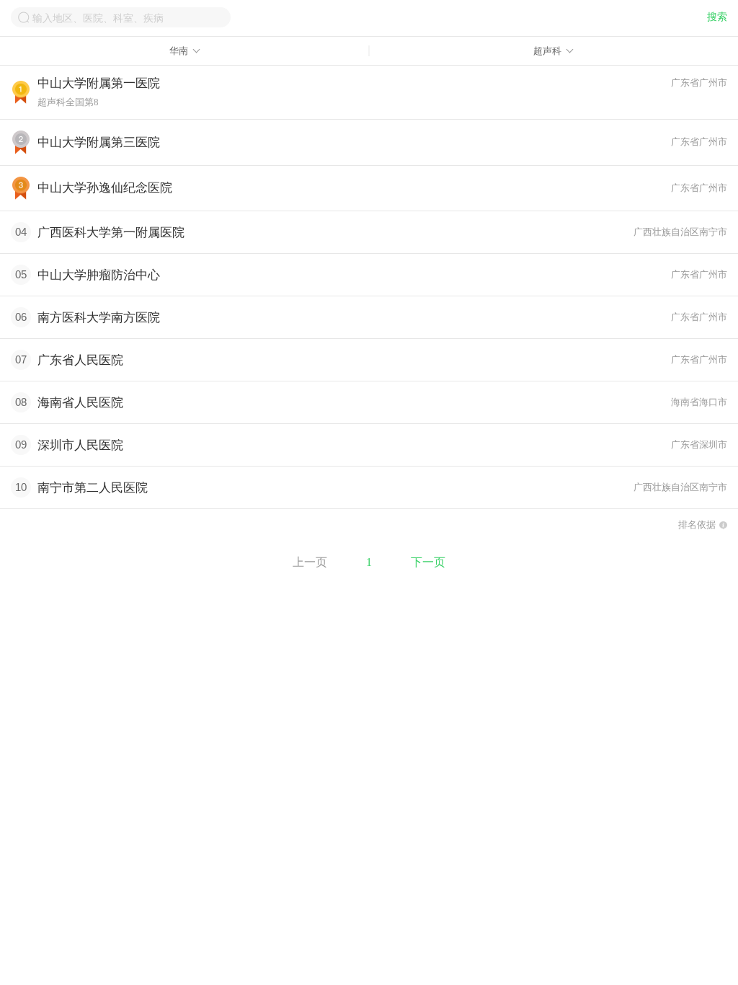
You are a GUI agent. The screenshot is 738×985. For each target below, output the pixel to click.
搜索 (717, 17)
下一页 (428, 562)
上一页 (310, 562)
